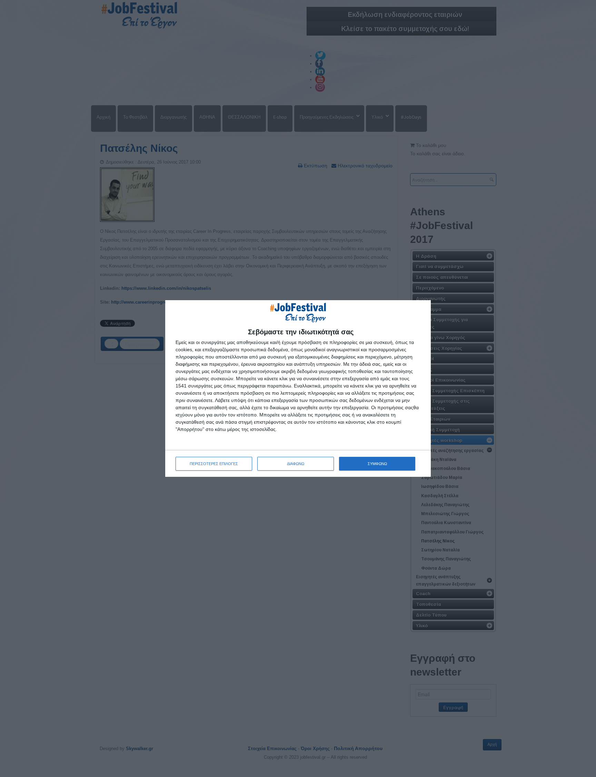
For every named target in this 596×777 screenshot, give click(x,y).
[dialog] (298, 388)
